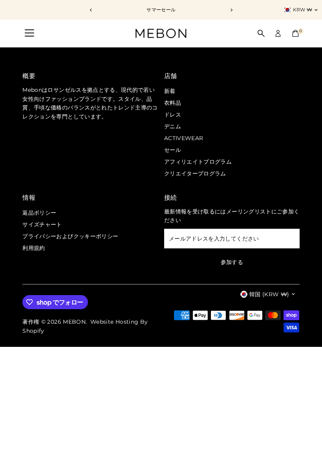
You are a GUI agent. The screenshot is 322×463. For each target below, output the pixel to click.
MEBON (74, 321)
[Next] (231, 10)
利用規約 (33, 248)
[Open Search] (261, 33)
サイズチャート (42, 224)
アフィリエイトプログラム (198, 161)
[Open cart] (295, 33)
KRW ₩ (303, 10)
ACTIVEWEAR (183, 138)
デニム (172, 126)
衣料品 (172, 102)
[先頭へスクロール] (306, 441)
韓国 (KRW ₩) (269, 294)
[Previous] (91, 10)
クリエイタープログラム (195, 173)
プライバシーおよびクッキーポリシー (70, 236)
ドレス (172, 114)
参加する (232, 262)
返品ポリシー (39, 212)
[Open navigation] (29, 33)
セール (172, 149)
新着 (170, 91)
